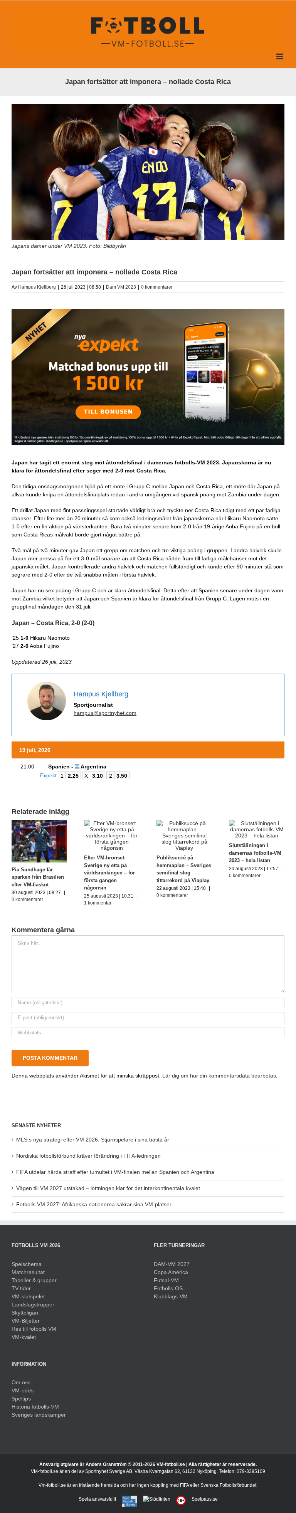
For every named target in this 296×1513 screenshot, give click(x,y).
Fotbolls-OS (168, 1288)
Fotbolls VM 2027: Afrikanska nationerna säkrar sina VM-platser (94, 1204)
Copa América (171, 1272)
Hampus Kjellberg (37, 287)
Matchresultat (28, 1272)
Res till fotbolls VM (34, 1329)
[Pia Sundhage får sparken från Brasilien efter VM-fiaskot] (39, 823)
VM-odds (23, 1390)
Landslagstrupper (33, 1304)
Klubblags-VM (171, 1296)
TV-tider (21, 1288)
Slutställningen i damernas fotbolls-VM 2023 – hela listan (255, 852)
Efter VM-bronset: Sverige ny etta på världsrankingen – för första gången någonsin (109, 873)
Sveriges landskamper (39, 1415)
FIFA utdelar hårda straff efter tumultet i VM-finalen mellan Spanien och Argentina (115, 1172)
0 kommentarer (157, 287)
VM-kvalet (24, 1337)
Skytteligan (25, 1313)
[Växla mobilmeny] (280, 56)
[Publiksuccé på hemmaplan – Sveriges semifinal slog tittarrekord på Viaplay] (184, 823)
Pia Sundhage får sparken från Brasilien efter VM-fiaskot (38, 877)
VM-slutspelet (28, 1296)
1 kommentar (97, 903)
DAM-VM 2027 (172, 1264)
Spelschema (27, 1264)
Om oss (21, 1382)
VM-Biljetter (26, 1321)
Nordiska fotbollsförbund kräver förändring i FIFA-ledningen (88, 1156)
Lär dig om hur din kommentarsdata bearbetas (219, 1076)
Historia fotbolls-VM (35, 1407)
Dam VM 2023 (121, 287)
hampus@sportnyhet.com (105, 713)
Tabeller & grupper (34, 1280)
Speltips (21, 1398)
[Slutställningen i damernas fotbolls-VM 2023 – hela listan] (256, 823)
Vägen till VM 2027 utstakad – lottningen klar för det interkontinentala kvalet (108, 1188)
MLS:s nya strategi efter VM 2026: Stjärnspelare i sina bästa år (92, 1139)
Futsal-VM (166, 1280)
